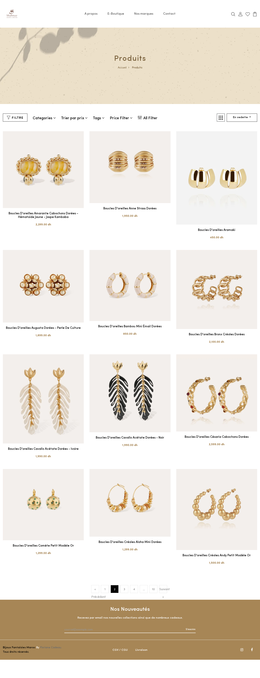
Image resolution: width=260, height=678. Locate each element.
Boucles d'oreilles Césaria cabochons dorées (217, 437)
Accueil (122, 67)
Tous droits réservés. (16, 652)
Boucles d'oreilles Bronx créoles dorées (217, 334)
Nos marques (143, 13)
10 (153, 589)
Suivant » (163, 593)
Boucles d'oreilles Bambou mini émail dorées (130, 326)
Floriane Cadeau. (51, 647)
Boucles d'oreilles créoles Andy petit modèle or (217, 555)
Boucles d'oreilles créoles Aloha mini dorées (130, 542)
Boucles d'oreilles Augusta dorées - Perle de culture (43, 328)
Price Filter (120, 118)
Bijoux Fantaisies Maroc (19, 647)
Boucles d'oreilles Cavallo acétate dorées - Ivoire (43, 449)
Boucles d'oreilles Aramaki (216, 230)
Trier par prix (73, 118)
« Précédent (95, 593)
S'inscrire (190, 629)
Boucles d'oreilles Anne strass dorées (129, 208)
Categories (43, 118)
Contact (169, 13)
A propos (91, 13)
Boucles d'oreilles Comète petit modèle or (43, 545)
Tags (97, 118)
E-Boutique (115, 13)
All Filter (150, 118)
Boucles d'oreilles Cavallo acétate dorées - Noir (130, 437)
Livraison (141, 650)
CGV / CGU (120, 650)
